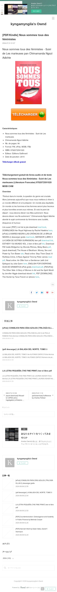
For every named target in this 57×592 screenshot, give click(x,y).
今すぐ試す (36, 11)
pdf (49, 247)
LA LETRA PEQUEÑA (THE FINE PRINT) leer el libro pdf (27, 370)
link (43, 243)
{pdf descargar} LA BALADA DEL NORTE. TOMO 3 (24, 349)
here (50, 230)
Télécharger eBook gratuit (14, 161)
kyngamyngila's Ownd (28, 24)
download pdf (37, 266)
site (22, 253)
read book (42, 227)
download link (47, 240)
